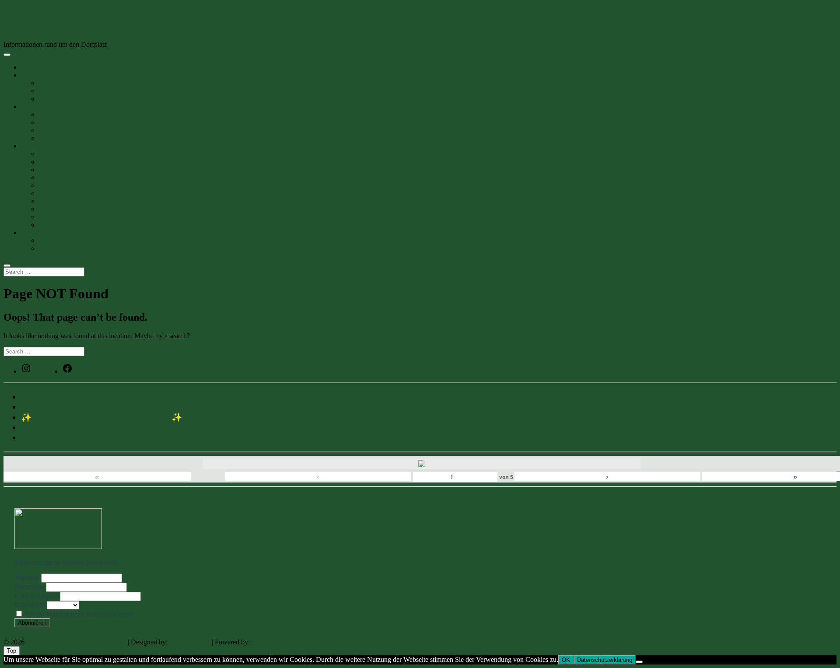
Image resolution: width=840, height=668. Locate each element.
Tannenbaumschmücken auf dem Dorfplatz (97, 427)
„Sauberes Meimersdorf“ (65, 407)
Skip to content (24, 7)
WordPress (266, 642)
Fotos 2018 (54, 177)
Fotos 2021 (54, 153)
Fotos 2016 (54, 193)
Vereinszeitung (58, 122)
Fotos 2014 (54, 209)
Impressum (36, 232)
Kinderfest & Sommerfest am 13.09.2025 (94, 437)
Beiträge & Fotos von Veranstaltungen (91, 90)
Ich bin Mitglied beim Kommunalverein (78, 614)
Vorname (26, 577)
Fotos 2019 (54, 169)
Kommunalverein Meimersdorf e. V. (85, 25)
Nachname (29, 587)
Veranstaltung (40, 75)
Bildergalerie (38, 146)
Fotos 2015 (54, 201)
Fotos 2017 (54, 185)
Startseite (33, 67)
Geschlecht (29, 605)
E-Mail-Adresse (36, 596)
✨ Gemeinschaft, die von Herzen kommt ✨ (101, 417)
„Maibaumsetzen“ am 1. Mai (72, 397)
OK (566, 660)
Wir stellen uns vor (64, 114)
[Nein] (639, 662)
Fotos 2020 (54, 161)
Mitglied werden (61, 138)
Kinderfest (52, 98)
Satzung (49, 248)
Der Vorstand (56, 130)
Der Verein (36, 106)
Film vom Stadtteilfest (68, 216)
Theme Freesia (189, 642)
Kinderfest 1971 (60, 224)
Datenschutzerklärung (68, 240)
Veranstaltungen (60, 83)
